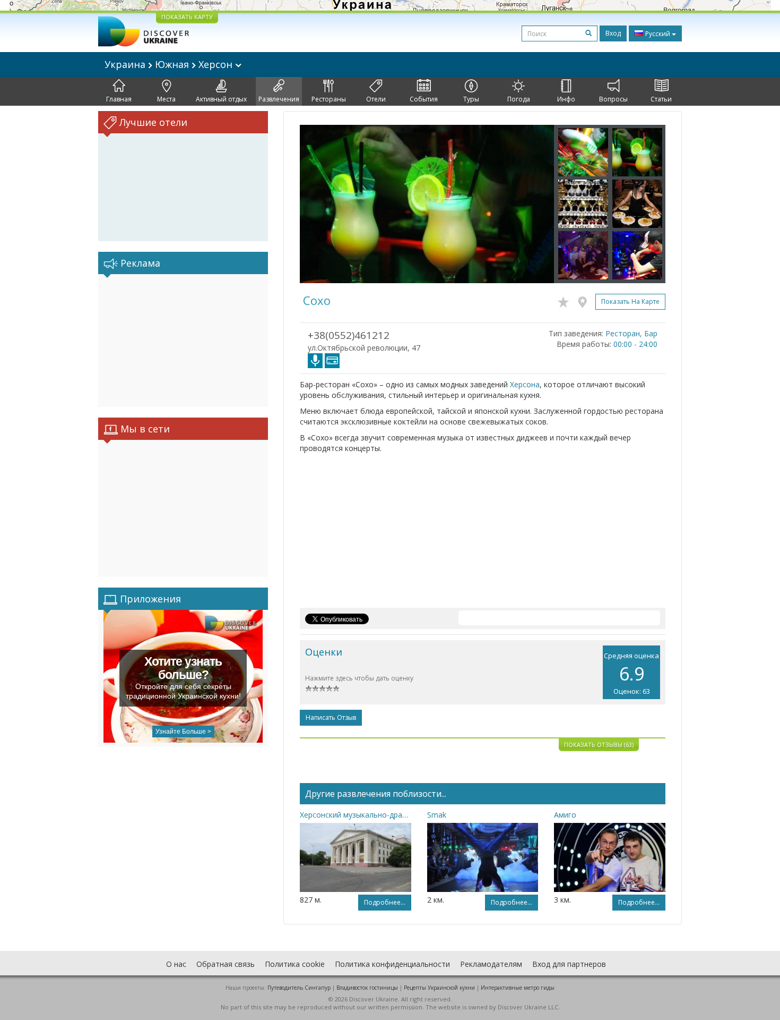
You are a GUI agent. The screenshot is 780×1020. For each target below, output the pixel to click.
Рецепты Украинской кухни (439, 987)
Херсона (525, 384)
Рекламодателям (491, 964)
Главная (119, 99)
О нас (176, 964)
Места (166, 99)
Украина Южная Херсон (170, 64)
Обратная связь (225, 964)
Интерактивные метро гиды (517, 987)
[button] (319, 204)
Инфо (566, 99)
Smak (436, 815)
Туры (471, 99)
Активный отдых (221, 99)
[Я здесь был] (585, 300)
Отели (376, 99)
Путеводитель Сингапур (299, 987)
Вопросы (613, 99)
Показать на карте (630, 301)
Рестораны (328, 99)
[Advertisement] (183, 340)
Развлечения (278, 99)
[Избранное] (566, 300)
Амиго (565, 815)
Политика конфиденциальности (392, 964)
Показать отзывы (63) (599, 745)
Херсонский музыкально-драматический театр (355, 815)
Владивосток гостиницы (367, 987)
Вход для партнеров (569, 964)
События (424, 99)
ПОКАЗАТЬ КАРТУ (187, 17)
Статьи (661, 99)
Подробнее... (384, 902)
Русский (658, 33)
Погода (518, 99)
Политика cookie (295, 964)
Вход (613, 33)
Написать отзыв (331, 717)
